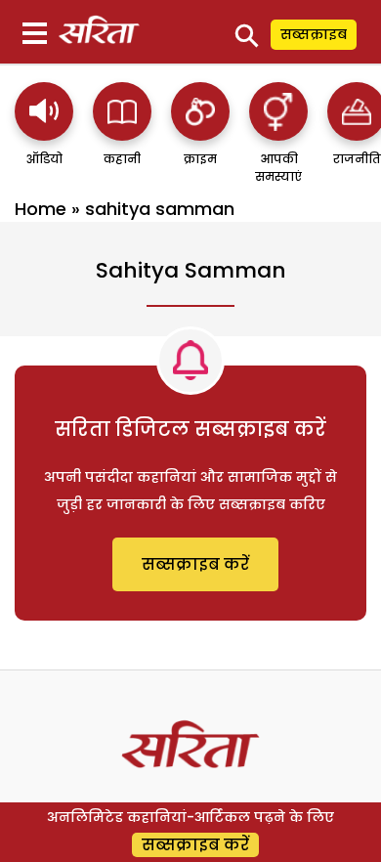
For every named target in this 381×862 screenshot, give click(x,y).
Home (40, 208)
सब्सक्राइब (313, 34)
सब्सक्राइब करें (195, 564)
